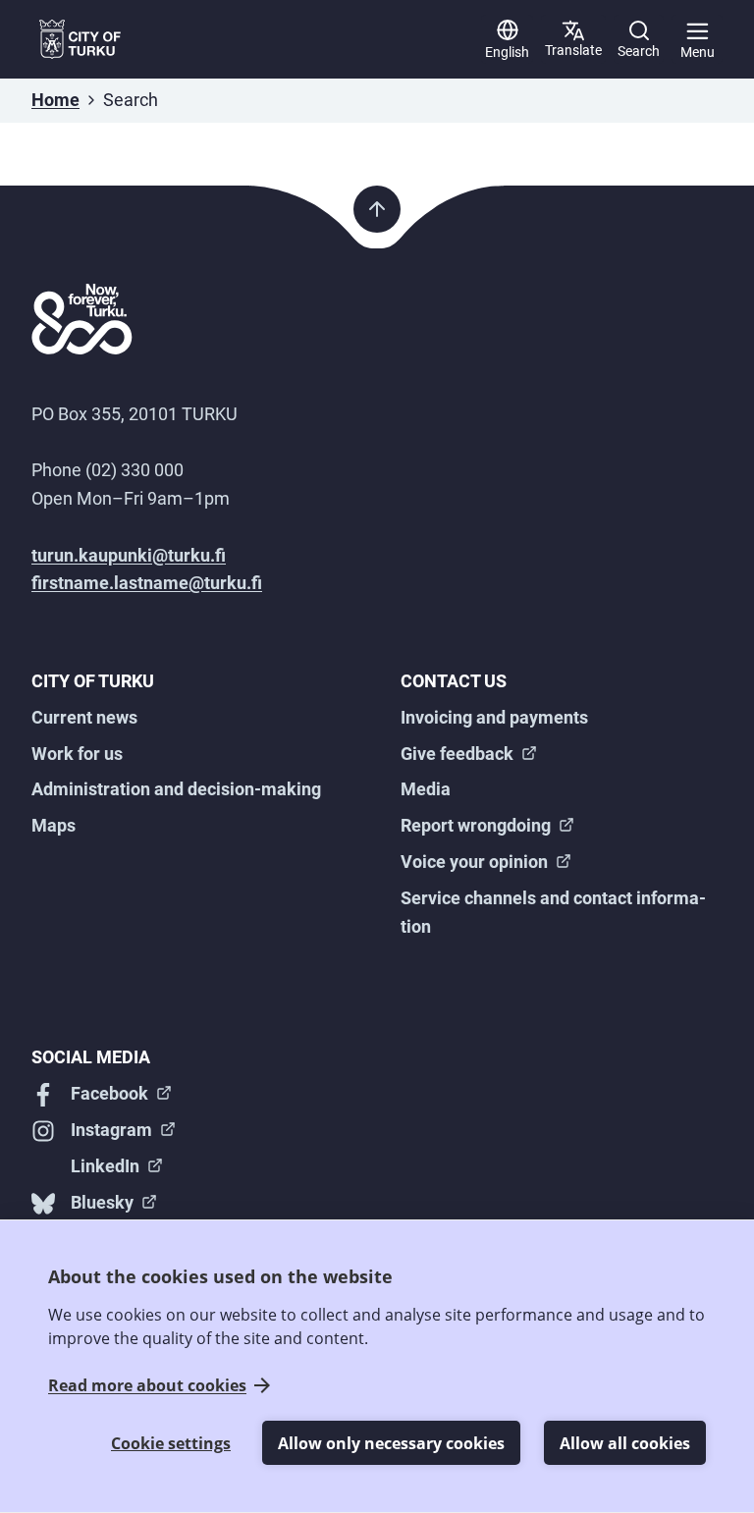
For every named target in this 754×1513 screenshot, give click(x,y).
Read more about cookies (147, 1385)
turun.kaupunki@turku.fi (128, 555)
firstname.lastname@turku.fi (146, 582)
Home (55, 99)
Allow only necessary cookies (391, 1443)
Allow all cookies (625, 1443)
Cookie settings (171, 1443)
